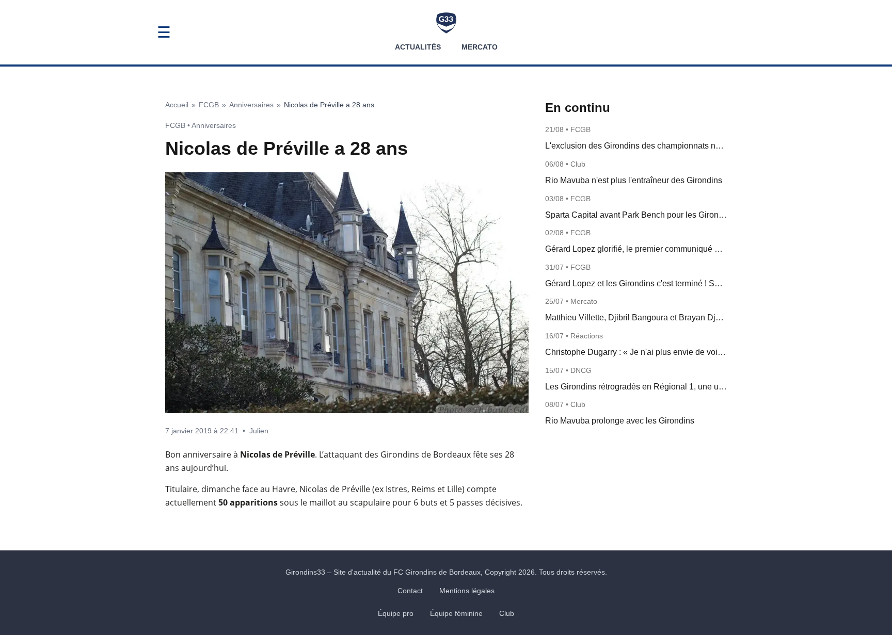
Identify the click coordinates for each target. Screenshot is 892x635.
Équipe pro (395, 613)
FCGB (209, 105)
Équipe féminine (456, 613)
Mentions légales (467, 591)
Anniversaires (251, 105)
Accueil (176, 105)
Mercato (479, 47)
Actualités (418, 47)
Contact (410, 591)
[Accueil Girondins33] (446, 23)
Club (506, 613)
